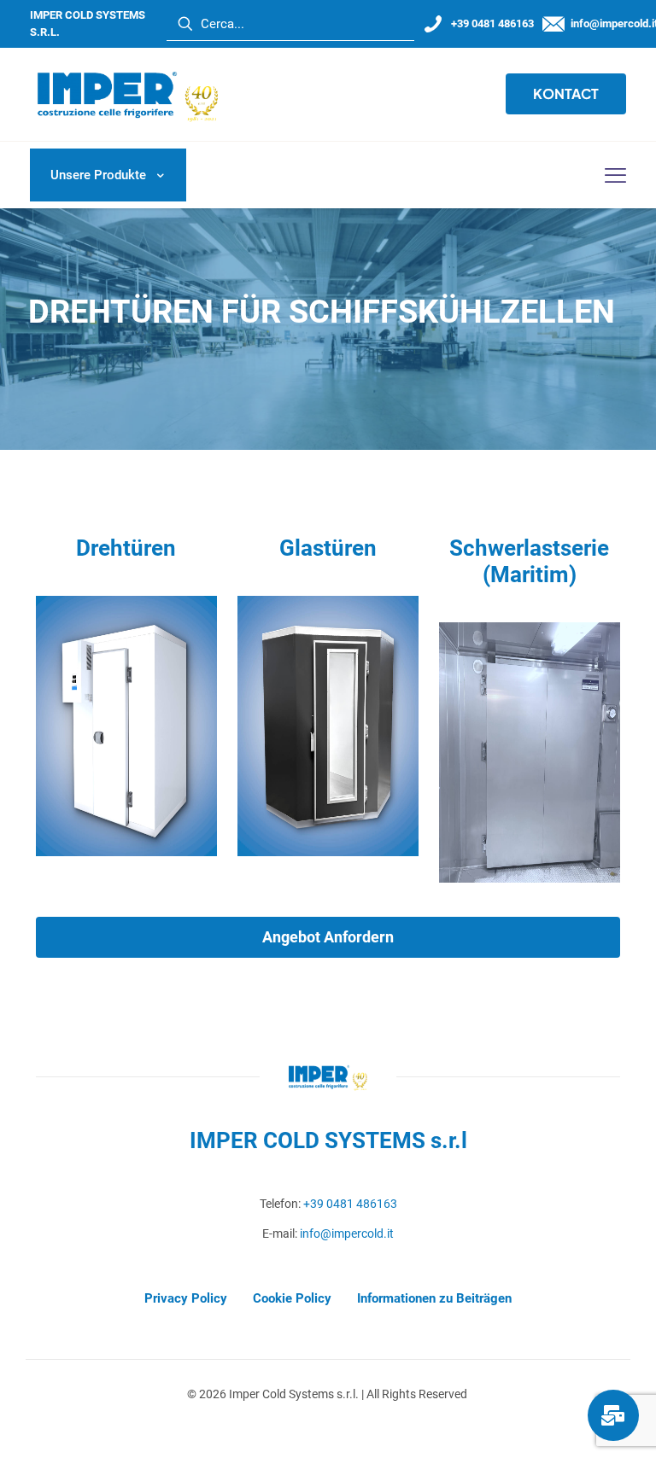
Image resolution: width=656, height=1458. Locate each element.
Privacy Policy (185, 1298)
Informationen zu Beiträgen (434, 1298)
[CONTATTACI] (613, 1415)
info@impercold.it (347, 1233)
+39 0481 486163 (350, 1203)
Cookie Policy (292, 1298)
